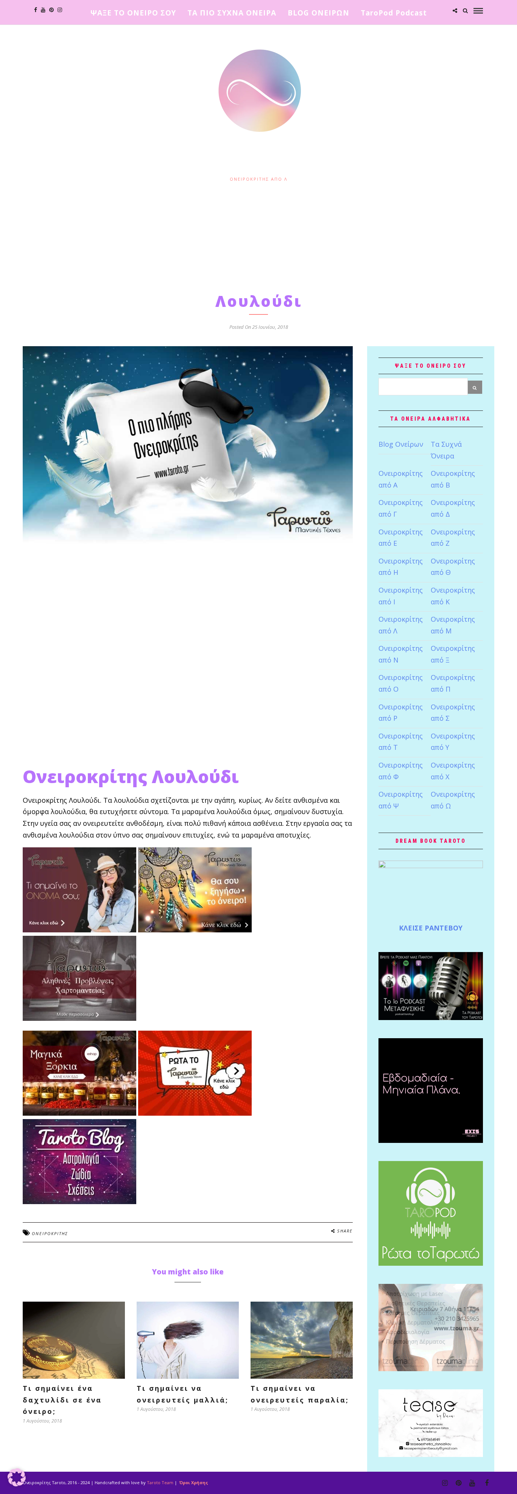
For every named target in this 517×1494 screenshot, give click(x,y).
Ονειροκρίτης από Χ (453, 770)
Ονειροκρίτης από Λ (259, 179)
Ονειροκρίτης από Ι (400, 595)
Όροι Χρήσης (193, 1482)
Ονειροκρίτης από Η (400, 566)
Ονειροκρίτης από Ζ (453, 537)
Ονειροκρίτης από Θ (453, 566)
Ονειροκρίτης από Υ (453, 741)
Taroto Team (160, 1482)
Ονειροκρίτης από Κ (453, 595)
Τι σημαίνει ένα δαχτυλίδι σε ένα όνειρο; (62, 1400)
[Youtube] (43, 10)
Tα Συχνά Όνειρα (446, 450)
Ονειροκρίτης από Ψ (400, 800)
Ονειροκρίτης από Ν (400, 654)
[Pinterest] (51, 10)
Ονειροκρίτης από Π (453, 683)
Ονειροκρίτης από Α (400, 479)
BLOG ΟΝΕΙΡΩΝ (318, 13)
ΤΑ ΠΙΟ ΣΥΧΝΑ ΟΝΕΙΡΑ (231, 13)
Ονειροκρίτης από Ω (453, 800)
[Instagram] (60, 10)
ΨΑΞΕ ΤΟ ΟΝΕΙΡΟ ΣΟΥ (133, 13)
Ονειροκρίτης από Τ (400, 741)
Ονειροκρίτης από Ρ (400, 712)
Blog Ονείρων (400, 444)
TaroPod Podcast (394, 13)
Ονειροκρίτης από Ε (400, 537)
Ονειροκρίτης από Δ (453, 508)
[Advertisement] (258, 235)
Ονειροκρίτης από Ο (400, 683)
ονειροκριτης (50, 1233)
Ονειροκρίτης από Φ (400, 770)
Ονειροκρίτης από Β (453, 479)
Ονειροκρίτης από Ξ (453, 654)
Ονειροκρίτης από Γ (400, 508)
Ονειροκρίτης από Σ (453, 712)
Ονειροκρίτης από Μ (453, 625)
